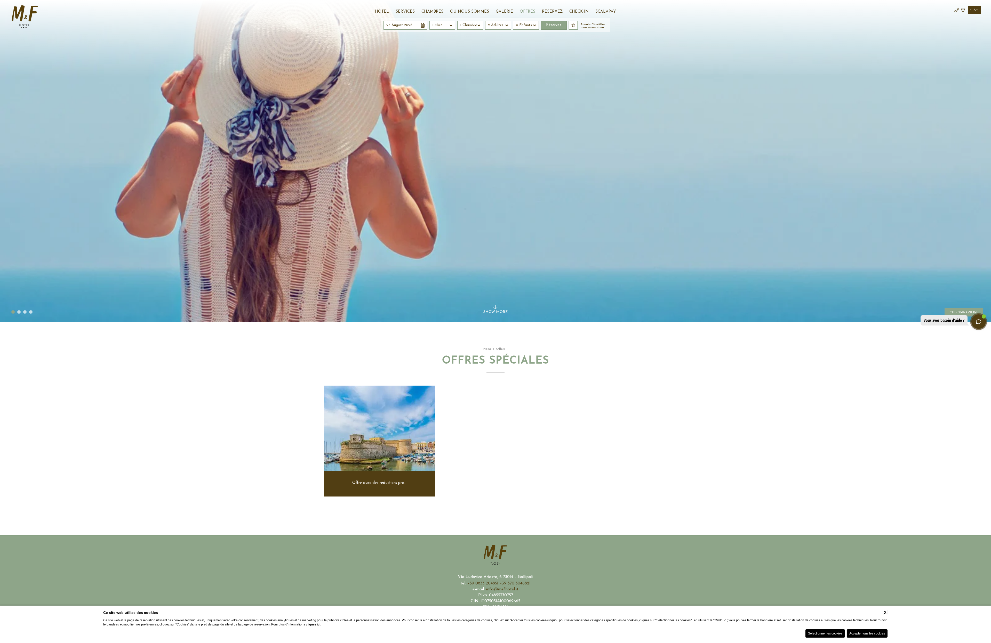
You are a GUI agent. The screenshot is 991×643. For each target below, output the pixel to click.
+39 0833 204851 (483, 583)
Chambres (432, 12)
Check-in (579, 12)
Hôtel (382, 12)
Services (405, 12)
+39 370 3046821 (515, 583)
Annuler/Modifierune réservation (592, 26)
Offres (527, 12)
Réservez (552, 12)
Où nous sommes (469, 12)
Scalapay (605, 12)
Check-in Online (964, 312)
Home (487, 349)
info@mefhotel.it (502, 589)
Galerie (504, 12)
